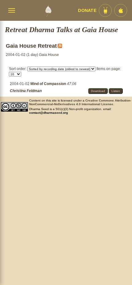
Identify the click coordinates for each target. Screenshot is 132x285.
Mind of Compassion (48, 84)
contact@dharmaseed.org (48, 112)
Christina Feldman (26, 91)
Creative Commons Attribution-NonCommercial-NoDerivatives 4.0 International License (80, 102)
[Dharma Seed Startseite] (48, 10)
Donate (87, 10)
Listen (115, 91)
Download (98, 91)
